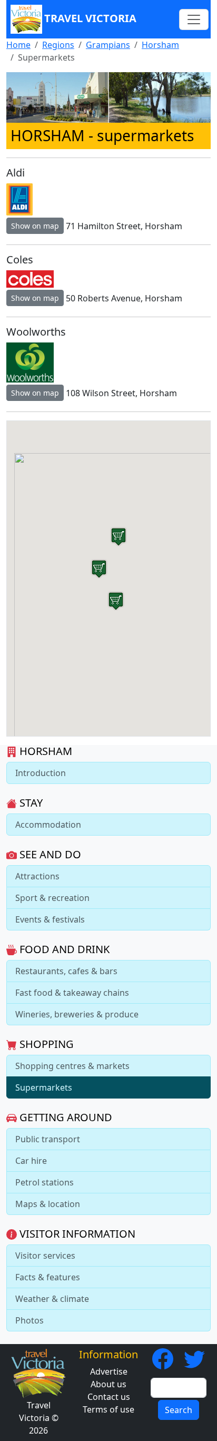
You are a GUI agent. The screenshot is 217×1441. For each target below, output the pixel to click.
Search (178, 1410)
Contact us (108, 1397)
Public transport (47, 1139)
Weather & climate (52, 1299)
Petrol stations (44, 1182)
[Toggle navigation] (194, 19)
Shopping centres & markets (72, 1066)
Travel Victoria (90, 18)
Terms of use (108, 1409)
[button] (115, 601)
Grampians (108, 45)
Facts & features (47, 1277)
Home (18, 45)
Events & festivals (50, 919)
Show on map (35, 226)
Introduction (40, 773)
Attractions (37, 876)
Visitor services (45, 1255)
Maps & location (47, 1204)
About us (108, 1384)
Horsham (160, 45)
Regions (58, 45)
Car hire (31, 1160)
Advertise (108, 1371)
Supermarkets (43, 1087)
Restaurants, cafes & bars (66, 971)
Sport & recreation (52, 898)
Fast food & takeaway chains (72, 992)
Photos (29, 1320)
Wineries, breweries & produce (77, 1014)
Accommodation (48, 824)
